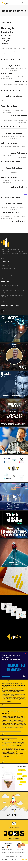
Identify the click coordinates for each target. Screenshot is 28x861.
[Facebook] (1, 258)
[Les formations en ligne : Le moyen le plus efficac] (14, 693)
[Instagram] (3, 258)
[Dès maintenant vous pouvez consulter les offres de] (14, 833)
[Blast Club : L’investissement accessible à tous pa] (14, 384)
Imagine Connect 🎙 (6, 275)
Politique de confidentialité (8, 268)
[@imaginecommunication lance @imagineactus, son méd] (14, 805)
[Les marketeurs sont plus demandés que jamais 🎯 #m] (14, 721)
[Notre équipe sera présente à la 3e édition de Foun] (14, 412)
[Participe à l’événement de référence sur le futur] (14, 524)
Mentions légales (5, 265)
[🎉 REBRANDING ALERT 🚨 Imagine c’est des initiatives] (14, 637)
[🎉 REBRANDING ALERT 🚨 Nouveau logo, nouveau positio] (14, 609)
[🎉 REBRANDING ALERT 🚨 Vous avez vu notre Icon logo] (14, 581)
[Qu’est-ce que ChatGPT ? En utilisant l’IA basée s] (14, 328)
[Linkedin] (6, 258)
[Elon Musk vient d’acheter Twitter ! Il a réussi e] (14, 440)
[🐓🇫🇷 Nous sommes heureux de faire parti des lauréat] (14, 665)
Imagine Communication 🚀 (8, 271)
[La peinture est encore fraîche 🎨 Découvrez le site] (14, 777)
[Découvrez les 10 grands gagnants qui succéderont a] (14, 468)
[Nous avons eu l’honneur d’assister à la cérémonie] (14, 496)
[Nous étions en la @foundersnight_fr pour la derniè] (14, 356)
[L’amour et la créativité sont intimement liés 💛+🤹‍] (14, 749)
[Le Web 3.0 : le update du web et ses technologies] (14, 553)
